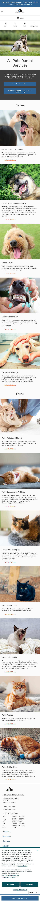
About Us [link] (7, 831)
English (31, 892)
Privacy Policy (22, 866)
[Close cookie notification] (37, 850)
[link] (20, 11)
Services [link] (6, 841)
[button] (2, 11)
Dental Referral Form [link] (20, 84)
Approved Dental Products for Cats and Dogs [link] (20, 91)
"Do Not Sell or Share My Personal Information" (10, 876)
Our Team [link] (7, 836)
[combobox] (33, 892)
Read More (29, 4)
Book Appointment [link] (19, 898)
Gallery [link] (6, 846)
